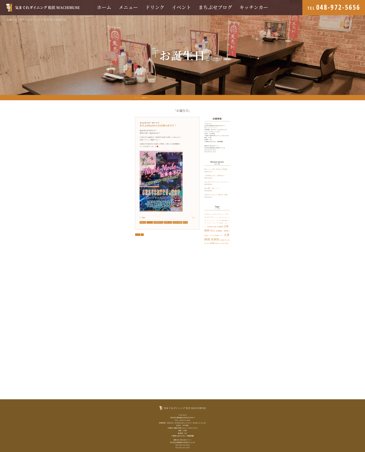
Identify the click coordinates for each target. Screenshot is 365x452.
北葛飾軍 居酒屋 (212, 227)
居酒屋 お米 (218, 243)
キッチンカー (253, 7)
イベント (181, 7)
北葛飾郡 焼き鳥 (224, 240)
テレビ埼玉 (220, 223)
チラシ (214, 223)
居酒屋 (212, 243)
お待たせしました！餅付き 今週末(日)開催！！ (217, 195)
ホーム (104, 7)
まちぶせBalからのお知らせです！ (158, 125)
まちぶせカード (220, 214)
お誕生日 (143, 222)
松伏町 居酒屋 (177, 222)
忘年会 (224, 243)
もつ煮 (226, 214)
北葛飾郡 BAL (158, 222)
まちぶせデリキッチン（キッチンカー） (217, 182)
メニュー (128, 7)
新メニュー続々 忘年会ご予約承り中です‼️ (217, 169)
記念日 (185, 222)
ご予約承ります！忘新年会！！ (215, 175)
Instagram (207, 214)
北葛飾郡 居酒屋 (222, 231)
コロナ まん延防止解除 (221, 220)
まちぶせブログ (215, 7)
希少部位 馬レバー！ (212, 188)
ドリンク (154, 7)
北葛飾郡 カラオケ (218, 235)
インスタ (216, 217)
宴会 (208, 243)
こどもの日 (213, 214)
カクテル (221, 217)
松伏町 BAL (168, 222)
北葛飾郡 (220, 227)
